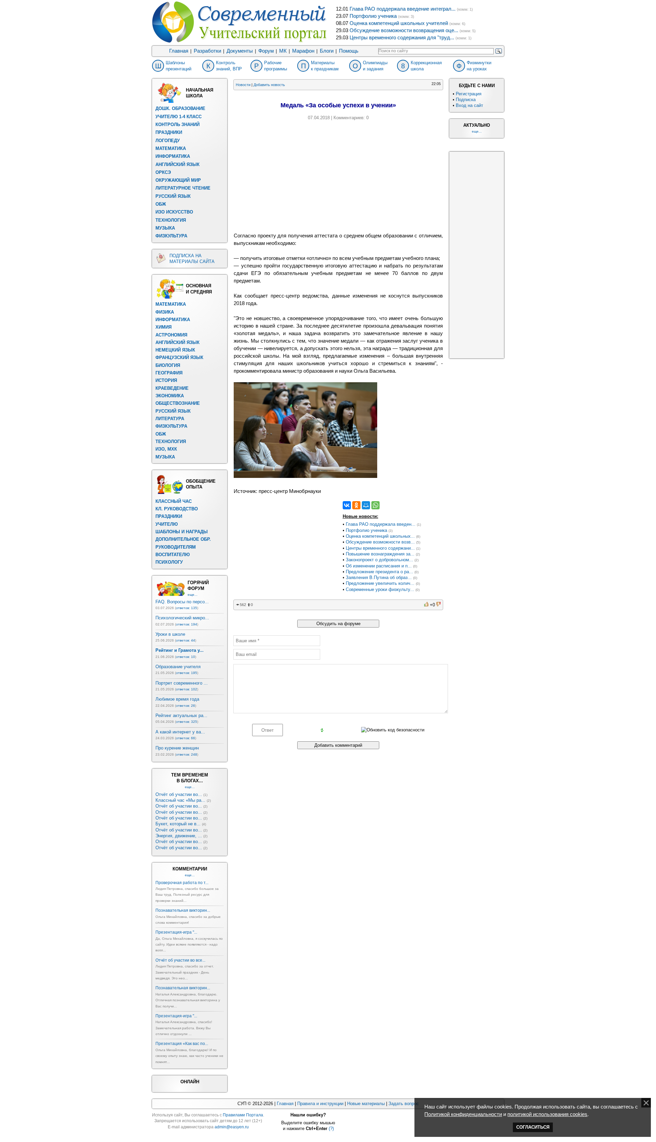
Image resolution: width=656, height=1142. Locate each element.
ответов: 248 (186, 754)
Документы (240, 51)
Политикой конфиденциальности (463, 1114)
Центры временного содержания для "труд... (402, 37)
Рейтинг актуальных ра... (181, 715)
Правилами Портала (243, 1115)
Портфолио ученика (373, 16)
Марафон (303, 51)
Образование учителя (178, 666)
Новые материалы (366, 1103)
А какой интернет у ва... (180, 731)
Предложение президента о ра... (379, 571)
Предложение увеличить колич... (380, 583)
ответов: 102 (186, 689)
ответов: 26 (185, 705)
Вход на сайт (469, 105)
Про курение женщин (177, 748)
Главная (178, 51)
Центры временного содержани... (380, 548)
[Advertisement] (338, 175)
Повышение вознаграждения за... (380, 553)
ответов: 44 (185, 640)
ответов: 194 (186, 624)
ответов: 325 (186, 722)
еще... (192, 594)
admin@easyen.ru (232, 1127)
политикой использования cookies (547, 1114)
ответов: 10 (185, 657)
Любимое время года (177, 699)
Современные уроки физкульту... (380, 589)
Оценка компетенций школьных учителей (399, 23)
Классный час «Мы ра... (180, 800)
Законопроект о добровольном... (379, 559)
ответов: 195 (186, 673)
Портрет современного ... (181, 683)
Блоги (326, 51)
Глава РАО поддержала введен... (380, 524)
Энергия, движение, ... (178, 835)
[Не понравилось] (438, 604)
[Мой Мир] (366, 505)
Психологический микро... (182, 617)
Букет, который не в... (178, 823)
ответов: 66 (185, 738)
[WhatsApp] (375, 505)
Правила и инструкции (320, 1103)
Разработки (207, 51)
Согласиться (532, 1127)
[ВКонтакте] (347, 505)
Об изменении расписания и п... (379, 565)
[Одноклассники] (356, 505)
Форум (266, 51)
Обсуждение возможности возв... (380, 542)
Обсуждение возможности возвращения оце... (404, 30)
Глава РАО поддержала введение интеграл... (402, 9)
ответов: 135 (186, 608)
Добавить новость (269, 85)
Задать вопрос (403, 1103)
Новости (243, 85)
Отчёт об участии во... (178, 794)
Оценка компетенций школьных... (380, 536)
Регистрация (468, 93)
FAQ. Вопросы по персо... (182, 601)
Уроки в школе (170, 634)
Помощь (348, 51)
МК (283, 51)
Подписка (466, 99)
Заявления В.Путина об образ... (379, 577)
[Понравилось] (426, 604)
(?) (331, 1128)
